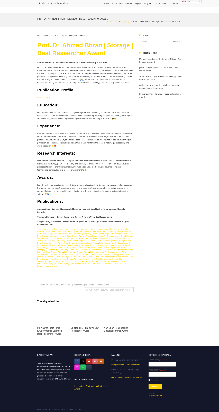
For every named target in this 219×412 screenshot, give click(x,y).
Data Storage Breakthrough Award (116, 240)
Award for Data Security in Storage (81, 231)
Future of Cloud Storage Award (50, 252)
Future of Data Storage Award (76, 252)
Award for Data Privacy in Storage (51, 231)
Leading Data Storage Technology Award (108, 254)
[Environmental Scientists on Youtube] (89, 361)
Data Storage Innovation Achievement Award (86, 245)
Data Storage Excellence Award (50, 243)
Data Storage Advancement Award (86, 240)
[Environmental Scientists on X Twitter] (83, 361)
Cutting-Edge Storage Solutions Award (68, 238)
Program (147, 3)
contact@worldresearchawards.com (126, 377)
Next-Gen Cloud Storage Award (81, 256)
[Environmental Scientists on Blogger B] (101, 361)
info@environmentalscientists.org (125, 364)
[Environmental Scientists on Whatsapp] (83, 367)
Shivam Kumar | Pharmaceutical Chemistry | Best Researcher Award (160, 78)
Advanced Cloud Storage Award (57, 229)
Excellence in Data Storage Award (118, 250)
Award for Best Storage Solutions (118, 229)
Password (157, 370)
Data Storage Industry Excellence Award (81, 243)
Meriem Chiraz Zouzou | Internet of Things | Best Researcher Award (160, 60)
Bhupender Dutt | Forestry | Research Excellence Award (160, 95)
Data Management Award (96, 238)
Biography (124, 21)
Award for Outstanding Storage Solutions (114, 231)
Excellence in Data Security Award (89, 250)
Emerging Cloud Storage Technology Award (55, 250)
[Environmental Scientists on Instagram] (77, 367)
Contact (174, 3)
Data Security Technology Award (57, 240)
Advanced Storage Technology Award (87, 229)
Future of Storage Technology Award (105, 252)
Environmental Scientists (53, 3)
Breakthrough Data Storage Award (112, 233)
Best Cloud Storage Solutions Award (52, 233)
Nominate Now (125, 3)
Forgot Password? (156, 395)
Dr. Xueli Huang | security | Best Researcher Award (108, 290)
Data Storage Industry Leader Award (114, 243)
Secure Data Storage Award (101, 259)
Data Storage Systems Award (118, 245)
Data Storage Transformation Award (52, 247)
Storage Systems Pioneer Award (73, 263)
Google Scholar (43, 97)
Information (161, 3)
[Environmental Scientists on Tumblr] (89, 367)
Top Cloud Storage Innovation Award (103, 263)
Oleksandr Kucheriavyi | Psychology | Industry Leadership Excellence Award (159, 86)
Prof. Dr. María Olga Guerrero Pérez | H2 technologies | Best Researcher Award (75, 285)
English (187, 1)
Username (158, 359)
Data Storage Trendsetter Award (82, 247)
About (114, 3)
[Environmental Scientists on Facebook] (77, 361)
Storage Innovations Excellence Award (71, 261)
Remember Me (157, 380)
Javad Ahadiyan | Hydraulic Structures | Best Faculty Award (158, 69)
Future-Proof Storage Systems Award (74, 254)
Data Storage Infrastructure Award (52, 245)
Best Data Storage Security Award (83, 233)
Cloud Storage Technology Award (106, 236)
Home (106, 3)
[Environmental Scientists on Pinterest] (95, 361)
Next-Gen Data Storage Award (108, 256)
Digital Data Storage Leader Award (111, 247)
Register (138, 3)
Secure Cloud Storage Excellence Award (72, 259)
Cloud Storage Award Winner (79, 236)
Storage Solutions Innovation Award (103, 261)
